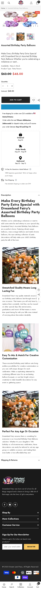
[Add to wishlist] (33, 100)
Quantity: (4, 81)
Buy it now (20, 106)
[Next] (38, 26)
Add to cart (15, 100)
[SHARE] (38, 100)
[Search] (9, 3)
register (31, 546)
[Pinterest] (15, 504)
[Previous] (33, 26)
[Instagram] (10, 504)
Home (3, 8)
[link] (11, 585)
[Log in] (31, 3)
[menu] (2, 2)
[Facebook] (4, 504)
